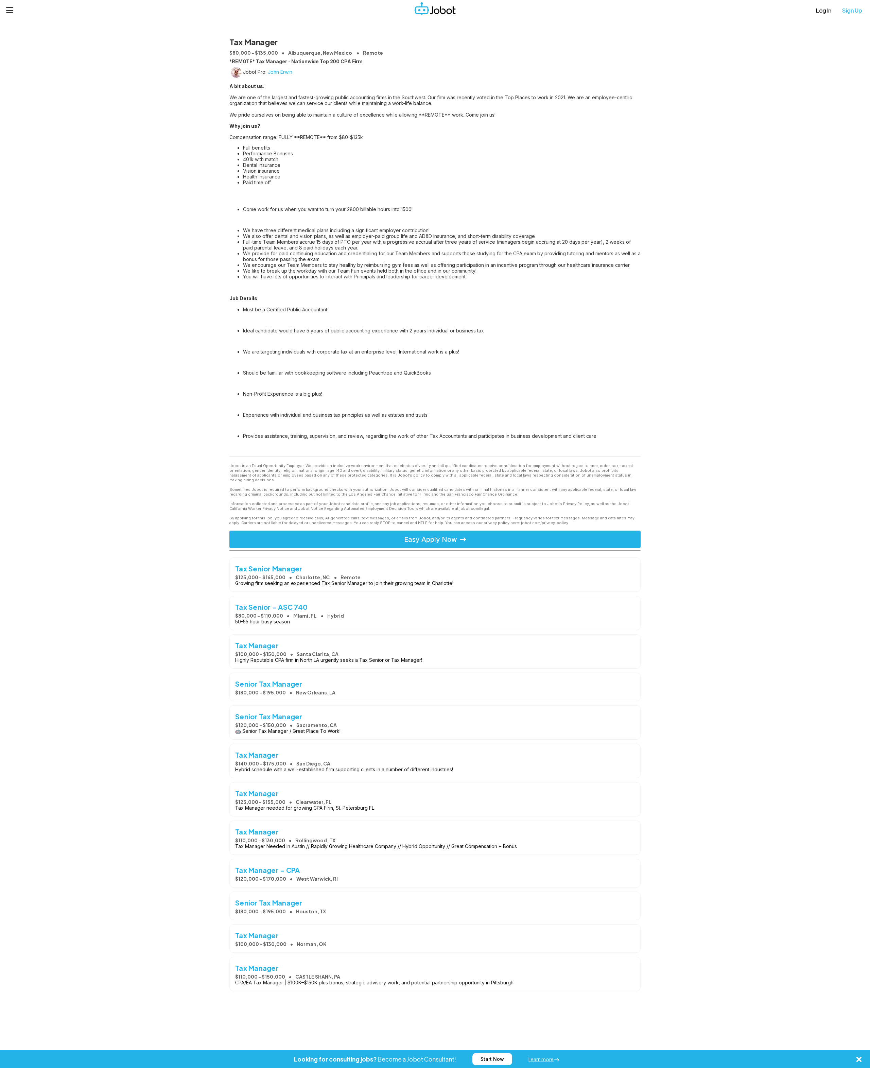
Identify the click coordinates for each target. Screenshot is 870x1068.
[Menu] (10, 10)
